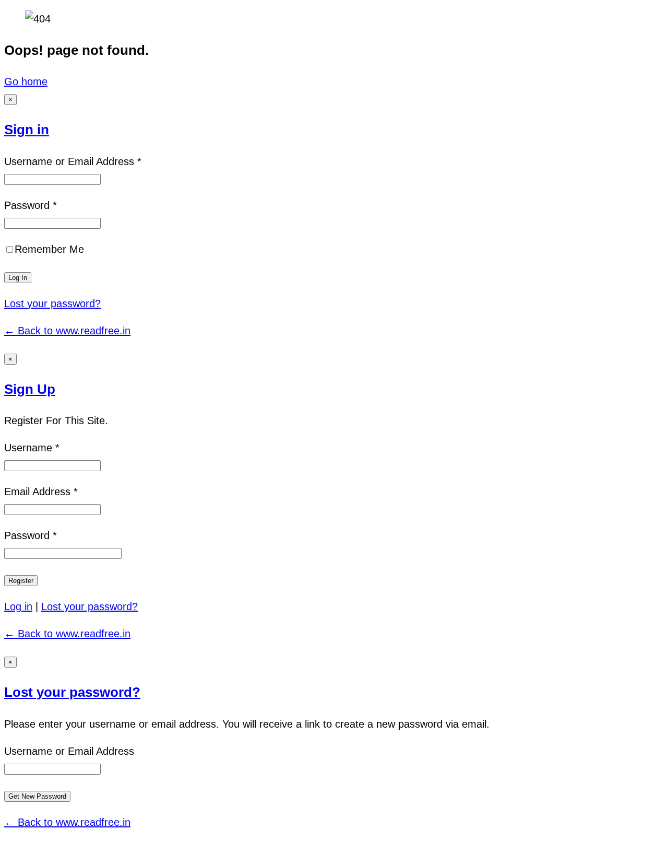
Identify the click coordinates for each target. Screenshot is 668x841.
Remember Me (49, 249)
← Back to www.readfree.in (67, 330)
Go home (25, 81)
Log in (18, 606)
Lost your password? (52, 303)
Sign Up (29, 389)
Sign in (26, 129)
